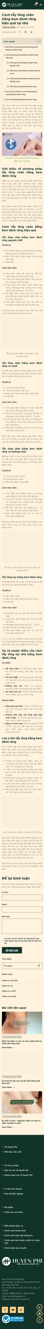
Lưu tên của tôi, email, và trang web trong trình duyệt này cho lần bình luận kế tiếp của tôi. (22, 940)
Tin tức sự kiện (11, 1165)
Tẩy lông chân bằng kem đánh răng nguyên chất (23, 64)
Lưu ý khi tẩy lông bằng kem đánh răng (21, 99)
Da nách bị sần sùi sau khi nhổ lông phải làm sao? (21, 1081)
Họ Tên (5, 892)
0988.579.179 (15, 1293)
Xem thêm (7, 1047)
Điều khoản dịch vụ (13, 1225)
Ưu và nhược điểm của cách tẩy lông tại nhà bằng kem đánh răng (21, 92)
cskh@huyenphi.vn (16, 1296)
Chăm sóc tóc (7, 986)
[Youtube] (13, 1310)
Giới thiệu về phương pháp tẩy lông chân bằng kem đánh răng (21, 48)
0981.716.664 (29, 1293)
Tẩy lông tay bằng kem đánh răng (23, 86)
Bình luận (6, 916)
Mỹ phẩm (8, 1207)
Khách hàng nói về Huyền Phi (18, 1175)
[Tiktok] (21, 1310)
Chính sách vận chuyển (15, 1248)
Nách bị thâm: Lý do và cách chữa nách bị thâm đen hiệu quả (22, 1042)
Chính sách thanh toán (15, 1230)
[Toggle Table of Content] (37, 41)
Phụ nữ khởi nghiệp (13, 1193)
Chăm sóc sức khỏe (10, 980)
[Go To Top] (40, 1320)
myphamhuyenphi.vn (20, 1299)
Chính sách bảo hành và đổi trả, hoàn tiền (22, 1241)
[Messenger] (40, 1314)
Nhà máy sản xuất (12, 1151)
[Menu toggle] (40, 4)
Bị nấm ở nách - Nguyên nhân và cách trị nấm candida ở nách (21, 1121)
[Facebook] (5, 1310)
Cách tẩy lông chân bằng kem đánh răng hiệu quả (22, 56)
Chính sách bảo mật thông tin (18, 1235)
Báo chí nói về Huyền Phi (16, 1170)
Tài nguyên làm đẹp (12, 1037)
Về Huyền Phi (10, 1147)
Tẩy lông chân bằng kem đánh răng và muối (25, 72)
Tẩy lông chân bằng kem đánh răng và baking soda (25, 79)
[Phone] (40, 1307)
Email (5, 904)
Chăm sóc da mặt (9, 996)
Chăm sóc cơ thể (9, 27)
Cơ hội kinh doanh (13, 1188)
